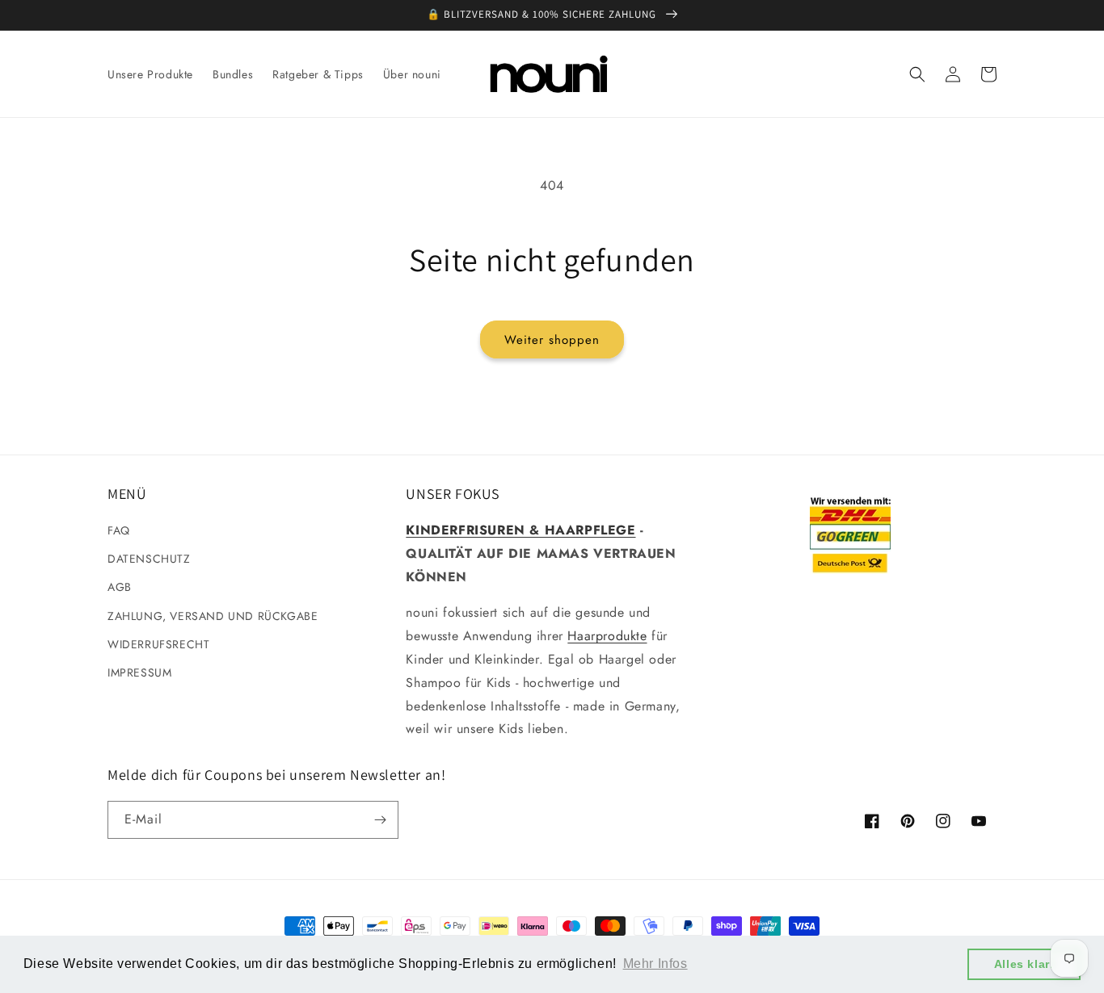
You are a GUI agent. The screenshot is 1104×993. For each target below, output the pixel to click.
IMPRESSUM (139, 672)
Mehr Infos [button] (655, 963)
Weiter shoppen (552, 340)
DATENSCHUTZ (149, 559)
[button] (917, 74)
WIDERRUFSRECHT (158, 644)
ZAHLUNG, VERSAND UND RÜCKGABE (212, 616)
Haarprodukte (607, 635)
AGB (119, 587)
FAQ (118, 530)
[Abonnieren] (380, 820)
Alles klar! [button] (1024, 963)
